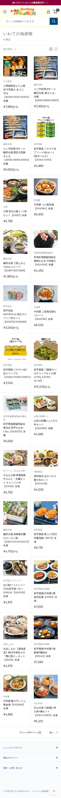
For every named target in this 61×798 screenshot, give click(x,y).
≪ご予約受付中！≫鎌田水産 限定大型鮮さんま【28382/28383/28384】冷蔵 (15, 156)
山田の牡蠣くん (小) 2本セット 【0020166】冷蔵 (45, 424)
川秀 (5, 207)
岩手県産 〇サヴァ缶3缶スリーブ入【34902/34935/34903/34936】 (15, 373)
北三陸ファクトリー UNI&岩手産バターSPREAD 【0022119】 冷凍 (14, 591)
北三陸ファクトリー (12, 580)
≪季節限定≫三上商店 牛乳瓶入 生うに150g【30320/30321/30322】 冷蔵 (15, 93)
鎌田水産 (38, 84)
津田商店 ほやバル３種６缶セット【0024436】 (45, 480)
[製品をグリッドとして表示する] (50, 49)
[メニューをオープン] (5, 11)
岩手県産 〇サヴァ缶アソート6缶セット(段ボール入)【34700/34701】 (45, 154)
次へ (51, 732)
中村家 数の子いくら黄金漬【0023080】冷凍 (14, 704)
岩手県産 (38, 144)
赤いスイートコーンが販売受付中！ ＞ (30, 2)
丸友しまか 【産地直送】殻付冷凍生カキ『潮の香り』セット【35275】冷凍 (14, 654)
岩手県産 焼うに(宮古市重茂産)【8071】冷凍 (45, 538)
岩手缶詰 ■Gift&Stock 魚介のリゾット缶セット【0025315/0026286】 (15, 316)
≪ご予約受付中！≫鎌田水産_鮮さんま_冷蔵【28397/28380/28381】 (46, 95)
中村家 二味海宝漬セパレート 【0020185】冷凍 (45, 315)
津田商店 (38, 471)
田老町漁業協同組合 (43, 252)
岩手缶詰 (7, 306)
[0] (55, 12)
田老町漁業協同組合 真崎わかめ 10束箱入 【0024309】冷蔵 (45, 261)
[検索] (54, 21)
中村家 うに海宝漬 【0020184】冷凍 (44, 206)
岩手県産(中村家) (42, 589)
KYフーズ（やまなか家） (15, 470)
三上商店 (7, 81)
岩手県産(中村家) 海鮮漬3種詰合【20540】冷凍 (44, 652)
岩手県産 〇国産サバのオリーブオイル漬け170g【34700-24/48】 (45, 375)
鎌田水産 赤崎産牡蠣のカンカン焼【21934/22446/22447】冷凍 (15, 540)
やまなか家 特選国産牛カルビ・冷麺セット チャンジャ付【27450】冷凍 (14, 481)
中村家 (37, 200)
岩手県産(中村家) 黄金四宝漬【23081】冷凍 (45, 597)
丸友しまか (8, 644)
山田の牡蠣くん (41, 416)
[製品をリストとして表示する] (56, 49)
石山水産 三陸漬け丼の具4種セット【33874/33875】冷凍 (46, 711)
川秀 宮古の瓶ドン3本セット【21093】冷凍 (15, 213)
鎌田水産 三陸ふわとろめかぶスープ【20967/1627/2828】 (14, 267)
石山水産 (38, 703)
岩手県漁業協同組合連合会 (15, 418)
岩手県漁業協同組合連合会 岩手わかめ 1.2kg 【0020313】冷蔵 (14, 429)
